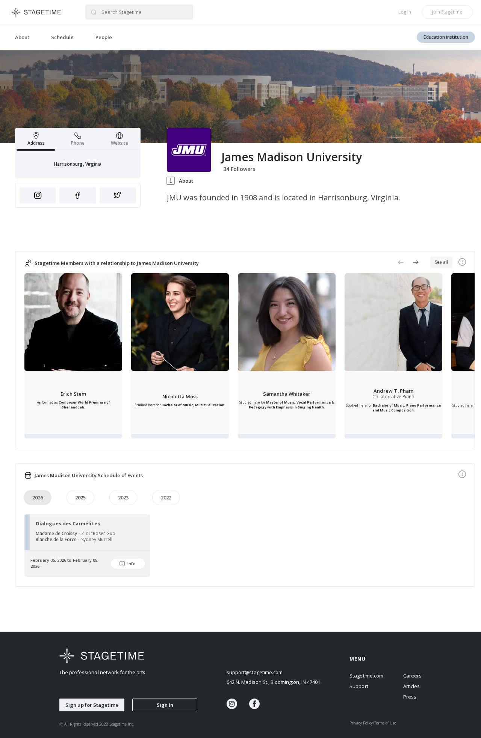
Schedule (62, 37)
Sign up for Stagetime (91, 705)
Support (358, 686)
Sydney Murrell (96, 539)
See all (441, 262)
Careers (412, 675)
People (103, 37)
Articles (411, 686)
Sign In (165, 705)
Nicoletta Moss (180, 396)
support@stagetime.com (255, 672)
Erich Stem (73, 393)
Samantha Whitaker (286, 393)
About (22, 37)
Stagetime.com (366, 675)
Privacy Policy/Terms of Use (372, 723)
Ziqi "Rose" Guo (98, 533)
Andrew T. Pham (393, 390)
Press (409, 696)
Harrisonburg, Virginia (77, 164)
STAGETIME (36, 12)
